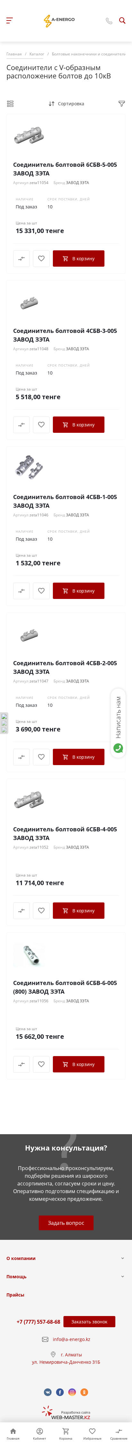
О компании (21, 1258)
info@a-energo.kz (71, 1339)
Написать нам (118, 717)
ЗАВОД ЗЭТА (77, 182)
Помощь (16, 1276)
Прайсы (15, 1295)
